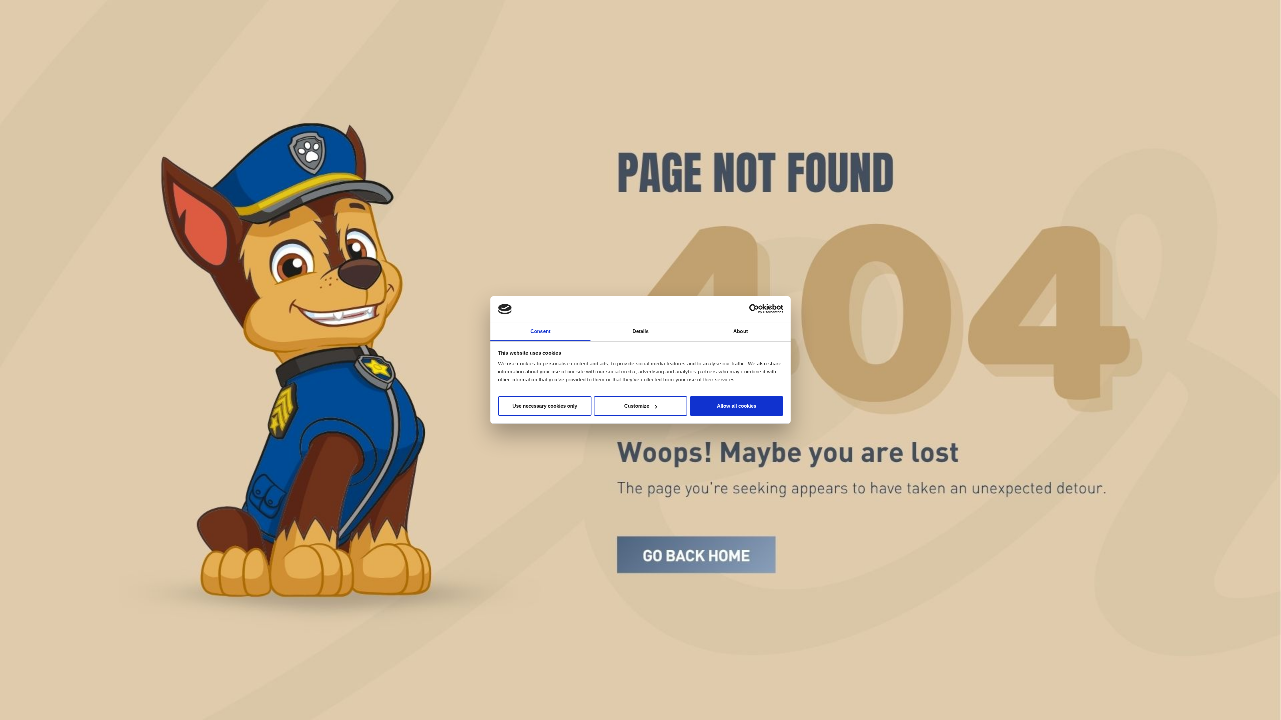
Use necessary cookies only (544, 406)
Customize (636, 406)
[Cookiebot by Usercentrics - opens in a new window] (754, 309)
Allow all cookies (736, 406)
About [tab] (740, 331)
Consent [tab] (540, 331)
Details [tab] (640, 331)
